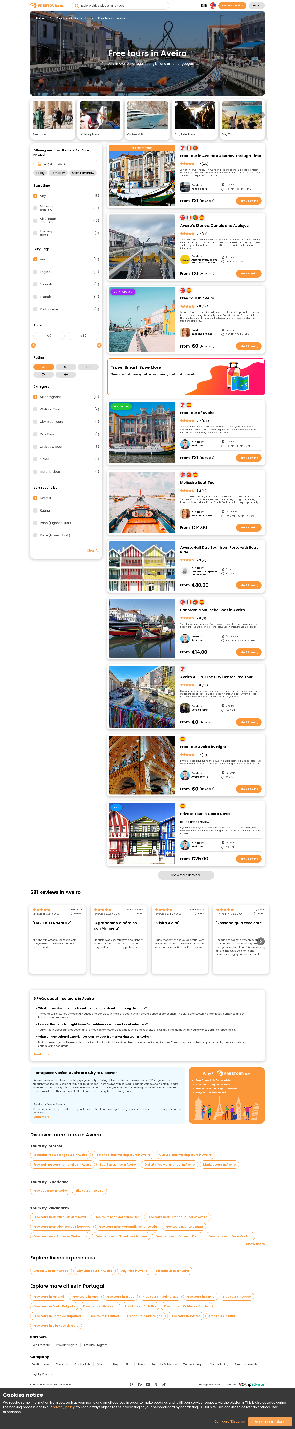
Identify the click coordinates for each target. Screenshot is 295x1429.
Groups (102, 1364)
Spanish (69, 284)
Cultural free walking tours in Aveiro (185, 1155)
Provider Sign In (66, 1345)
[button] (52, 119)
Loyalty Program (43, 1374)
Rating (45, 510)
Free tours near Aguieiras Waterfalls (60, 1236)
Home (40, 18)
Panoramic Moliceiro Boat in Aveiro (212, 610)
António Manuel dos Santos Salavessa (204, 261)
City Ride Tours (69, 422)
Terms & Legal (193, 1364)
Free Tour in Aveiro (197, 298)
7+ (44, 375)
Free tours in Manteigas (144, 1316)
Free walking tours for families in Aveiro (62, 1164)
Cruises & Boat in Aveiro (51, 1271)
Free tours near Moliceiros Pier (116, 1217)
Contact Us (82, 1364)
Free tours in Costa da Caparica (57, 1316)
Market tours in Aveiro (219, 1164)
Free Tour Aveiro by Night (203, 747)
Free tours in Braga (120, 1297)
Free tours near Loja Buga (184, 1227)
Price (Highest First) (55, 523)
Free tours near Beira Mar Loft (230, 1236)
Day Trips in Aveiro (134, 1271)
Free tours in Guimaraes (160, 1297)
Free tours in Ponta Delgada (54, 1306)
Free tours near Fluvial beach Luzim (121, 1236)
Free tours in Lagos (237, 1297)
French (69, 297)
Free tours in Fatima (104, 1316)
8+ (88, 367)
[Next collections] (261, 115)
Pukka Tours (199, 188)
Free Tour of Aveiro (197, 413)
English (69, 272)
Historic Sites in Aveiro (172, 1271)
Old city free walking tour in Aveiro (169, 1164)
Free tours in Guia (222, 1316)
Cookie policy (219, 1364)
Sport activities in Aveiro (118, 1164)
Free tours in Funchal (49, 1297)
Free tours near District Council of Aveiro (178, 1217)
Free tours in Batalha (140, 1306)
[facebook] (139, 1384)
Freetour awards (246, 1364)
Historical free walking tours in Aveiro (123, 1155)
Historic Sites (69, 472)
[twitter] (156, 1384)
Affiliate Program (96, 1345)
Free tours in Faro (85, 1297)
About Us (62, 1364)
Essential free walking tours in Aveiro (60, 1155)
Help (116, 1364)
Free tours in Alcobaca (100, 1306)
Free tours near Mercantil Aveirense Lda (128, 1227)
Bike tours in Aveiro (89, 1191)
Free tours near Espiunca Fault (177, 1236)
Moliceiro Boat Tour (198, 482)
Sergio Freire (199, 709)
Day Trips (69, 434)
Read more (41, 1054)
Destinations (40, 1364)
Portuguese (69, 309)
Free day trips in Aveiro (50, 1191)
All (43, 367)
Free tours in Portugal (71, 18)
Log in (256, 5)
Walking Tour (69, 409)
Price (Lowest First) (55, 535)
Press (141, 1364)
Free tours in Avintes (185, 1316)
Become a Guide (232, 5)
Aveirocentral (200, 445)
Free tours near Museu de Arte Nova (60, 1217)
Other (69, 459)
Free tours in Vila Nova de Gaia (56, 1326)
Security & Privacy (164, 1364)
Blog (128, 1364)
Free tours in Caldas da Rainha (186, 1306)
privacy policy (64, 1407)
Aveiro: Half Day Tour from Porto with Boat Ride (219, 549)
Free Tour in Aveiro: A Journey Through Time (220, 156)
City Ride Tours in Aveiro (94, 1271)
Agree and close (270, 1421)
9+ (66, 367)
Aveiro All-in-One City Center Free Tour (216, 677)
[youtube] (147, 1384)
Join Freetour (41, 1345)
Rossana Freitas (201, 334)
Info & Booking (249, 200)
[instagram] (131, 1384)
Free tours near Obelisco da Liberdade (62, 1227)
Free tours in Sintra (201, 1297)
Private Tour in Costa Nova (205, 814)
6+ (66, 375)
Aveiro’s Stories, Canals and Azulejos (214, 225)
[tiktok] (164, 1384)
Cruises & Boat (69, 447)
